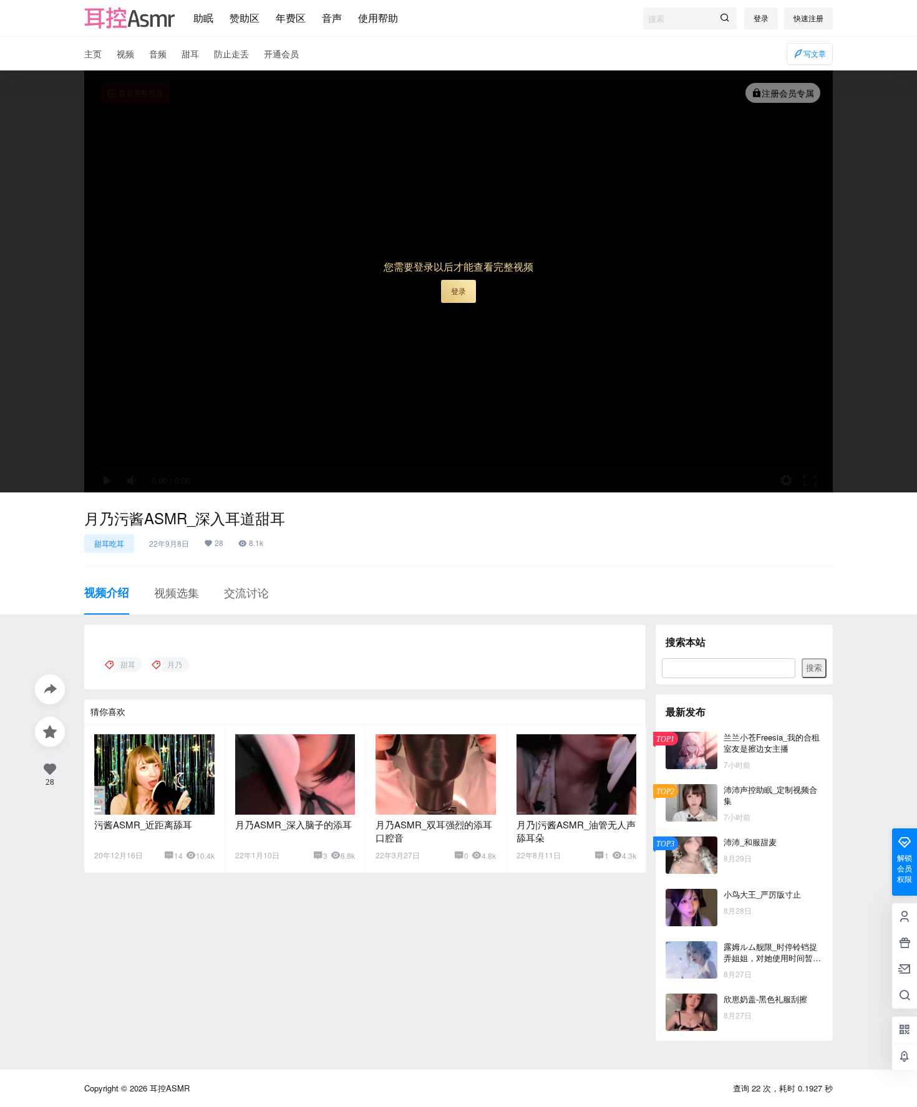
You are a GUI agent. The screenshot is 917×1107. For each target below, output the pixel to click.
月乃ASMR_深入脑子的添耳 (293, 824)
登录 (761, 17)
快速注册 (808, 17)
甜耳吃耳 (109, 543)
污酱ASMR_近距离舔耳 (143, 824)
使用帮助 (378, 18)
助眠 (203, 18)
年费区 (291, 18)
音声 (332, 18)
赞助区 (245, 18)
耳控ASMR (168, 1088)
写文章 (814, 53)
